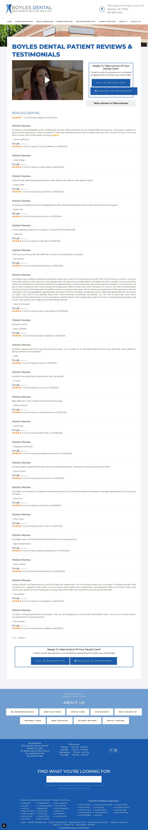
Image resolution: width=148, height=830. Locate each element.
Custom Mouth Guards (103, 805)
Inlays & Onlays (120, 810)
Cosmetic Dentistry (107, 21)
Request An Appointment (115, 91)
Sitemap (91, 825)
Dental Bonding (121, 805)
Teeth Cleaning (85, 805)
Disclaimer (81, 825)
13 (19, 638)
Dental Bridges (85, 815)
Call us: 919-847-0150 (111, 83)
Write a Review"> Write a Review (111, 103)
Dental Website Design (67, 828)
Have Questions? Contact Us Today (74, 788)
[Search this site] (49, 779)
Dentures (98, 815)
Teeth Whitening (121, 812)
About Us (123, 21)
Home (9, 21)
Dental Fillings (84, 807)
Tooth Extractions (101, 812)
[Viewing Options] (4, 825)
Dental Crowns (85, 810)
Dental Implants (85, 812)
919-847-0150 (115, 12)
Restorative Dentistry (85, 21)
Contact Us (136, 21)
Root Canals (99, 807)
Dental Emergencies (44, 21)
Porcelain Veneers (122, 807)
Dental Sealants (101, 810)
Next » (23, 638)
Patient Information (24, 21)
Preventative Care (64, 21)
